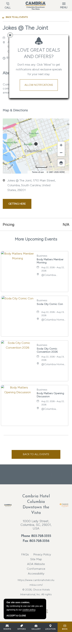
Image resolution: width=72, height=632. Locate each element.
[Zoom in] (61, 145)
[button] (17, 204)
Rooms (7, 629)
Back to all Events (17, 17)
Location (50, 629)
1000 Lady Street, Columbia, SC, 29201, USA (36, 524)
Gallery (36, 629)
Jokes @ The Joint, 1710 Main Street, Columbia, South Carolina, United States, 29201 (31, 185)
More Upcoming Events (36, 239)
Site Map (36, 559)
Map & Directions (15, 110)
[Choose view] (61, 163)
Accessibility (36, 573)
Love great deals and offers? (39, 53)
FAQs (25, 554)
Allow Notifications (39, 85)
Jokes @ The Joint (25, 27)
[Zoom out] (61, 152)
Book (65, 629)
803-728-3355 (41, 536)
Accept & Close (16, 615)
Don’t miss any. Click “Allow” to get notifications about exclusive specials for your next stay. (39, 69)
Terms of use (38, 172)
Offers (22, 629)
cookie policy (28, 609)
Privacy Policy (42, 554)
